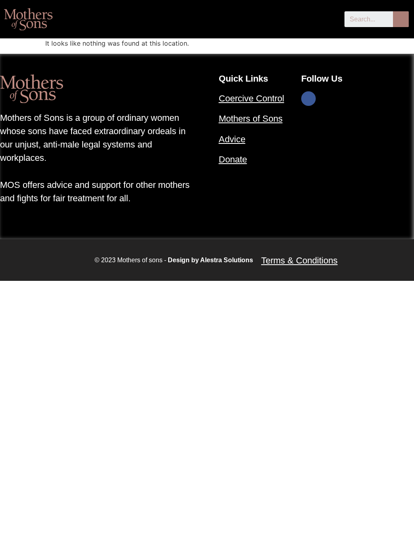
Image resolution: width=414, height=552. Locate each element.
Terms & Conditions (299, 260)
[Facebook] (308, 98)
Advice (232, 139)
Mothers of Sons (251, 119)
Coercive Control (251, 98)
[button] (330, 18)
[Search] (401, 19)
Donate (233, 159)
